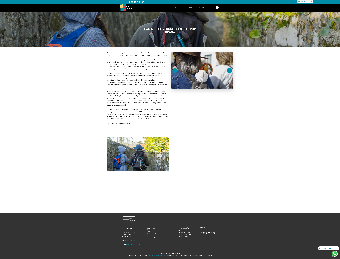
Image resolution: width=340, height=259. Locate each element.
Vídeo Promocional (183, 236)
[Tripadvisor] (143, 2)
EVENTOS (201, 7)
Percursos (150, 236)
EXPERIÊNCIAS (188, 7)
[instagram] (206, 233)
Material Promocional (184, 234)
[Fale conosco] (334, 253)
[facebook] (201, 233)
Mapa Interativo (152, 238)
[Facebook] (129, 2)
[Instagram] (135, 2)
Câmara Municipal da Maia (159, 255)
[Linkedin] (132, 2)
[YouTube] (137, 2)
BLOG (210, 7)
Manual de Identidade (184, 232)
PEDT (179, 230)
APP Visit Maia (151, 232)
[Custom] (214, 233)
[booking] (140, 2)
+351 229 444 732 (129, 240)
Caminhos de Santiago (154, 234)
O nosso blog (151, 230)
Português (303, 1)
